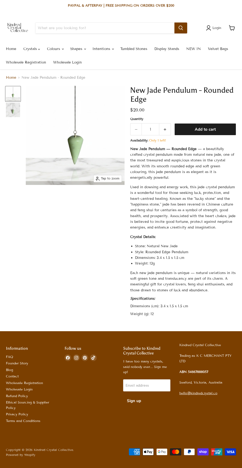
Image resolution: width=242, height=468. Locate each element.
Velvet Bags (218, 49)
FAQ (9, 357)
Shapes (76, 49)
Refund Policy (17, 396)
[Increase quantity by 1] (165, 129)
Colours (54, 49)
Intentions (101, 49)
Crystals (30, 49)
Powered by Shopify (20, 455)
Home (11, 49)
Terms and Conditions (23, 421)
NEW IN (193, 49)
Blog (9, 370)
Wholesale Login (67, 62)
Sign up (134, 401)
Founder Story (17, 363)
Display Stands (166, 49)
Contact (12, 376)
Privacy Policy (17, 414)
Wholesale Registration (26, 62)
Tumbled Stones (133, 49)
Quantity (136, 119)
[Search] (180, 28)
